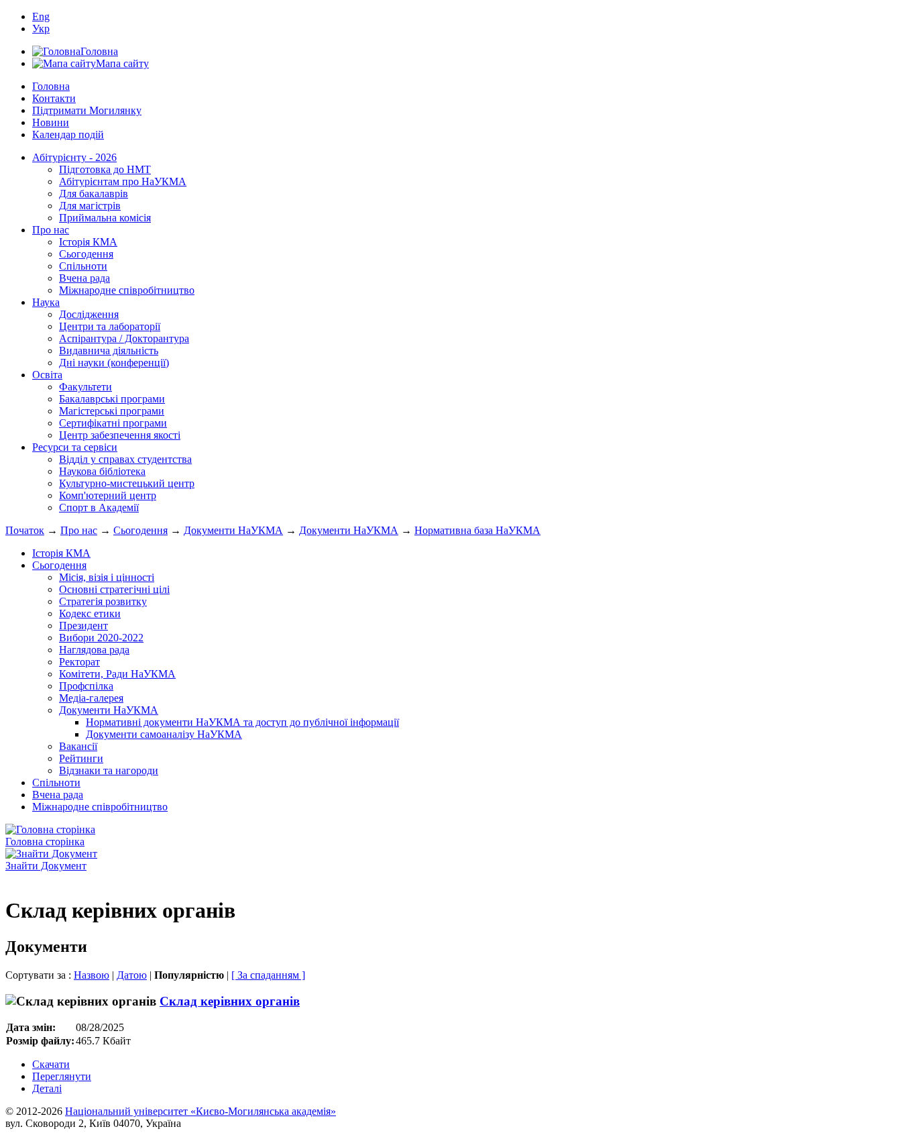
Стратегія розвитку (103, 601)
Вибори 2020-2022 (101, 637)
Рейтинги (81, 758)
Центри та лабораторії (109, 326)
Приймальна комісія (105, 217)
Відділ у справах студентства (125, 459)
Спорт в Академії (99, 507)
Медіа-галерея (91, 698)
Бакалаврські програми (112, 398)
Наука (46, 302)
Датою (132, 975)
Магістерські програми (111, 411)
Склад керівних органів (230, 1001)
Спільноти (83, 266)
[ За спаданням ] (268, 975)
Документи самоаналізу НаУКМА (164, 734)
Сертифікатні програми (113, 423)
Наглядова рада (94, 649)
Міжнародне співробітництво (126, 290)
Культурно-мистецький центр (126, 483)
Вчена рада (84, 278)
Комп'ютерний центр (107, 495)
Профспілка (86, 686)
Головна (51, 86)
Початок (24, 530)
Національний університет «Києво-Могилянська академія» (200, 1111)
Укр (41, 28)
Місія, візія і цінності (106, 577)
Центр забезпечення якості (119, 435)
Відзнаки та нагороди (108, 770)
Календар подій (68, 134)
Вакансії (78, 746)
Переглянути (61, 1076)
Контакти (54, 98)
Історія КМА (88, 242)
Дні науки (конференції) (114, 362)
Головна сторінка (44, 841)
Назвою (91, 975)
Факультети (85, 386)
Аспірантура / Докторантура (124, 338)
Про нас (50, 229)
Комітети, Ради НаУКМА (117, 674)
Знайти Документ (46, 865)
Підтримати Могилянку (86, 110)
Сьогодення (86, 254)
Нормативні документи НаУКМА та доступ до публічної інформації (242, 722)
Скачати (51, 1064)
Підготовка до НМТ (105, 169)
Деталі (47, 1088)
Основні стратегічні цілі (114, 589)
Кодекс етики (90, 613)
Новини (50, 122)
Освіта (47, 374)
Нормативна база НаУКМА (477, 530)
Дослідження (89, 314)
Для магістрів (90, 205)
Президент (83, 625)
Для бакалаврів (93, 193)
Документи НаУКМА (233, 530)
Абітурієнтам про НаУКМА (122, 181)
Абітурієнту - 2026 (74, 157)
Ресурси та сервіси (74, 447)
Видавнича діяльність (108, 350)
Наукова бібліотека (102, 471)
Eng (41, 16)
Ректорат (79, 661)
